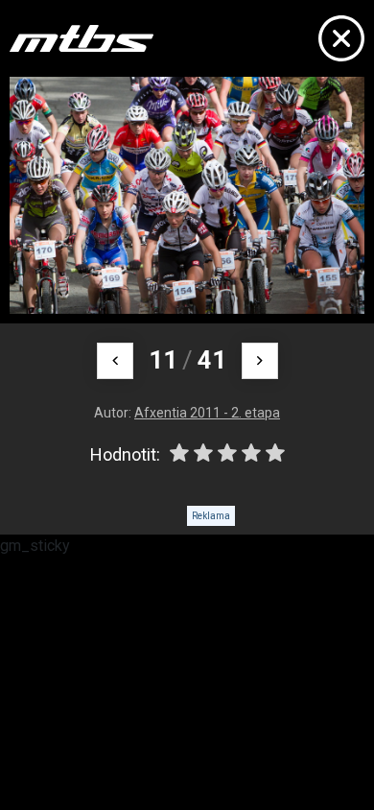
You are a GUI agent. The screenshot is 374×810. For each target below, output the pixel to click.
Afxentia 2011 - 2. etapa (207, 412)
